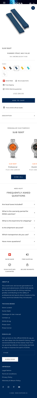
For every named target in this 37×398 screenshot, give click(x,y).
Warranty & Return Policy (11, 380)
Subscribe (10, 359)
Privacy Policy (7, 377)
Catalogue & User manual (11, 314)
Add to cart (18, 100)
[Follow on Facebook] (3, 387)
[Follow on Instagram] (8, 387)
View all (18, 177)
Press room (6, 324)
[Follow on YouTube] (19, 387)
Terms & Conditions (9, 374)
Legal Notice (6, 370)
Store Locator (7, 308)
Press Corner (7, 328)
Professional (12, 167)
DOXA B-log (6, 321)
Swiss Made (6, 311)
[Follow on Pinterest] (14, 387)
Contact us (6, 318)
